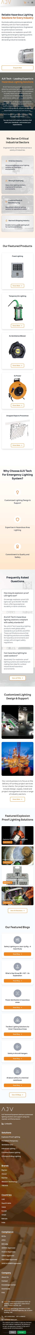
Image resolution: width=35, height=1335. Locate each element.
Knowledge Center (9, 1285)
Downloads (6, 1289)
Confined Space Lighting (11, 1152)
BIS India (5, 1244)
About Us (5, 1277)
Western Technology (9, 1182)
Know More (16, 286)
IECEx (4, 1236)
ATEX (4, 1240)
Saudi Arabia (6, 1203)
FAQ (3, 1293)
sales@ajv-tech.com (10, 1319)
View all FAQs (16, 678)
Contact (5, 1281)
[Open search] (28, 2)
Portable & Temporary (10, 1141)
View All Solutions (16, 910)
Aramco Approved (8, 1252)
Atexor (4, 1174)
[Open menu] (32, 2)
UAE (3, 1199)
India (3, 1222)
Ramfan (4, 1178)
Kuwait (4, 1211)
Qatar (4, 1207)
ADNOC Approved (8, 1248)
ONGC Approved (8, 1256)
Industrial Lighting (8, 1148)
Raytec (4, 1170)
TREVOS (5, 1185)
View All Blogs (16, 1095)
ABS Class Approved (9, 1259)
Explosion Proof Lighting (11, 1137)
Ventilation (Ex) (7, 1145)
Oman (4, 1215)
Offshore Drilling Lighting (11, 1156)
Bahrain (4, 1219)
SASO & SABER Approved (11, 1263)
